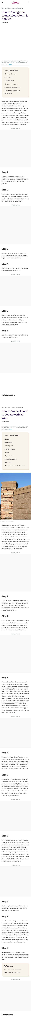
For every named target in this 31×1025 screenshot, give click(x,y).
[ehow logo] (15, 2)
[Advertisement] (15, 41)
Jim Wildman (6, 421)
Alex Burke (5, 22)
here (10, 64)
